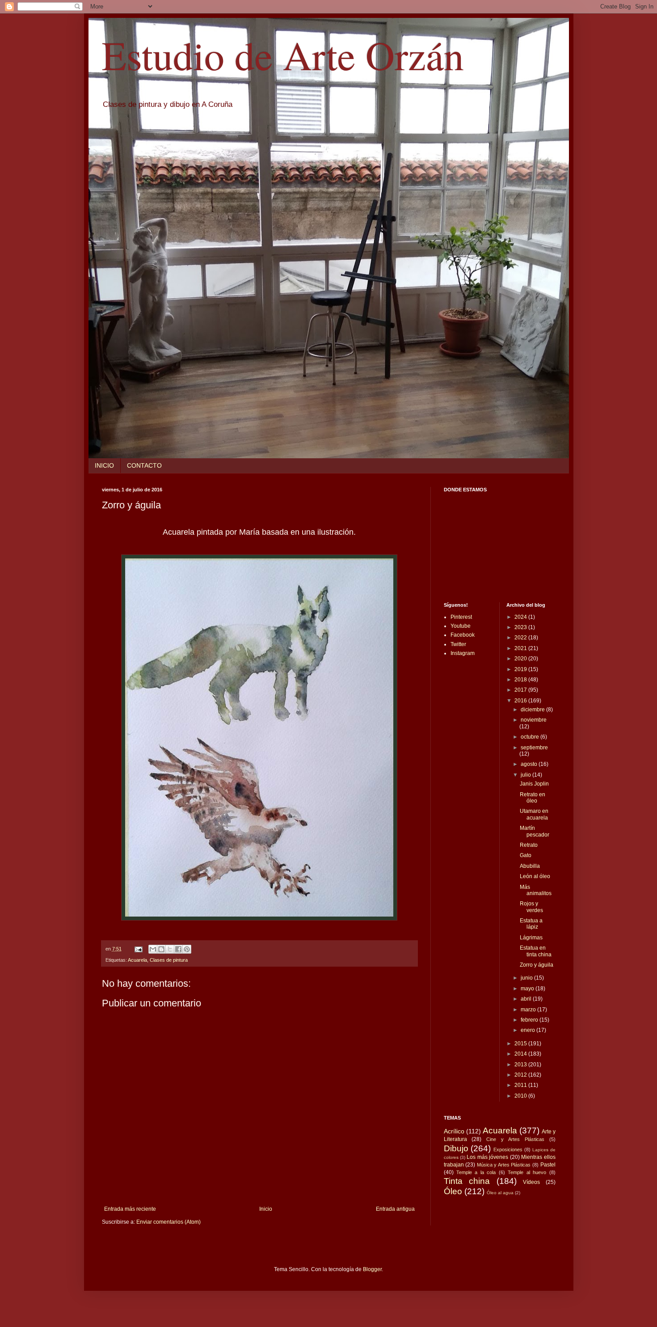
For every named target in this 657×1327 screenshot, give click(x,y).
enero (528, 1030)
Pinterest (461, 617)
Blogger (372, 1269)
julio (526, 775)
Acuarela (137, 960)
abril (527, 999)
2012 (521, 1075)
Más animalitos (536, 890)
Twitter (458, 644)
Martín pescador (534, 831)
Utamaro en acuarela (534, 814)
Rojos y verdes (531, 906)
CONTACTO (144, 465)
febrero (530, 1020)
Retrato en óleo (532, 797)
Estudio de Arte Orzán (283, 54)
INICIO (104, 465)
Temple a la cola (476, 1172)
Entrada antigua (395, 1209)
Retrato (529, 845)
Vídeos (531, 1182)
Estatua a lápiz (531, 923)
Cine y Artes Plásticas (515, 1139)
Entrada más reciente (130, 1209)
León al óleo (535, 876)
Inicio (265, 1209)
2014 (521, 1054)
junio (527, 978)
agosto (530, 764)
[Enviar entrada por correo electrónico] (138, 948)
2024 (521, 617)
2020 (521, 658)
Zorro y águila (536, 965)
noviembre (534, 720)
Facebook (463, 635)
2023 (521, 627)
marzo (529, 1009)
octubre (530, 737)
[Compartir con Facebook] (178, 949)
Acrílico (454, 1131)
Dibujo (456, 1148)
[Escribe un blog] (161, 949)
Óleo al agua (500, 1192)
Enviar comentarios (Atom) (168, 1222)
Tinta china (467, 1181)
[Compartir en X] (169, 949)
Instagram (463, 653)
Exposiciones (507, 1149)
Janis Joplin (534, 784)
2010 (521, 1096)
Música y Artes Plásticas (504, 1164)
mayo (528, 988)
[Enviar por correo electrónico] (152, 949)
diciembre (533, 709)
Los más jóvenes (487, 1157)
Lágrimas (531, 937)
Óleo (453, 1191)
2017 (521, 690)
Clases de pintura (169, 960)
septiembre (534, 747)
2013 (521, 1064)
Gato (525, 855)
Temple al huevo (527, 1172)
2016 (521, 700)
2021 (521, 648)
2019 (521, 669)
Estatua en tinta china (536, 951)
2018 (521, 679)
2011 (521, 1085)
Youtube (461, 626)
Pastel (548, 1165)
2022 (521, 637)
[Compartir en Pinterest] (186, 949)
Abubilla (530, 866)
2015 (521, 1043)
